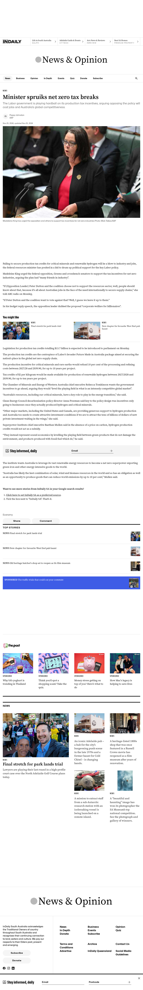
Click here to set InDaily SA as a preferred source (33, 495)
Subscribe (98, 78)
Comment (46, 521)
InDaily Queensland (99, 950)
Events (61, 78)
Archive (92, 943)
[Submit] (110, 450)
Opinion (34, 78)
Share (16, 521)
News (7, 78)
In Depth (48, 78)
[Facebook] (4, 968)
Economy (8, 514)
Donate (83, 78)
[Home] (16, 42)
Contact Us (122, 943)
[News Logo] (71, 60)
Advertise (65, 950)
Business (20, 78)
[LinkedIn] (13, 968)
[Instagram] (8, 968)
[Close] (139, 978)
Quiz (72, 78)
